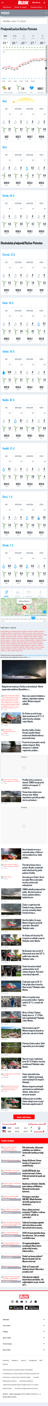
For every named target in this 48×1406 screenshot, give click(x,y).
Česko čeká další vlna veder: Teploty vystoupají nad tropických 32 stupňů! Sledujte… (33, 1078)
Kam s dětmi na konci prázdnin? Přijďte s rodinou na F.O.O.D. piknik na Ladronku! (33, 1213)
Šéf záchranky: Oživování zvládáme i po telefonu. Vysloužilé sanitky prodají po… (32, 1151)
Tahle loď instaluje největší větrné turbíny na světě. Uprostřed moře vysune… (33, 1225)
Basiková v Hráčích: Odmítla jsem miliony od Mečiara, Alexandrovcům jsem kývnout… (33, 1187)
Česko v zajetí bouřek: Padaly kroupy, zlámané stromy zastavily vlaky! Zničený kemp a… (32, 908)
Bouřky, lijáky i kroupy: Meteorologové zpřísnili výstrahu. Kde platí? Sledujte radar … (32, 924)
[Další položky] (45, 7)
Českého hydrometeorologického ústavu (34, 655)
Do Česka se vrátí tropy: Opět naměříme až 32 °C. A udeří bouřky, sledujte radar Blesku (33, 717)
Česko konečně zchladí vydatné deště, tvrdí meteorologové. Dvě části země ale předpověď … (32, 970)
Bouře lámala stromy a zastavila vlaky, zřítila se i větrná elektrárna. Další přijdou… (32, 853)
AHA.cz (5, 1162)
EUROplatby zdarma (36, 1124)
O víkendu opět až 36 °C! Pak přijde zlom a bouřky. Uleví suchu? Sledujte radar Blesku (33, 985)
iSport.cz (6, 1174)
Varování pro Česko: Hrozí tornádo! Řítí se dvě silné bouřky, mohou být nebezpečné (33, 881)
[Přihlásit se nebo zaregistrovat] (44, 2)
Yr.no (28, 657)
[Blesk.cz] (23, 2)
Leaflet (26, 615)
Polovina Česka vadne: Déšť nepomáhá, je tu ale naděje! (33, 1045)
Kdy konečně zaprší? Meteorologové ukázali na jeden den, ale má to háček (33, 1030)
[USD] (4, 1131)
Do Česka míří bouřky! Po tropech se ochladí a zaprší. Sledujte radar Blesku (33, 938)
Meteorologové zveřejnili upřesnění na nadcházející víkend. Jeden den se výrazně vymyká (33, 1090)
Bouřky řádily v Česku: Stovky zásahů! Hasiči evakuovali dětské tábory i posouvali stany (33, 733)
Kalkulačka (38, 1132)
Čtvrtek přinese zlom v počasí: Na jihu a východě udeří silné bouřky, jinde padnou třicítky (32, 868)
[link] (12, 1302)
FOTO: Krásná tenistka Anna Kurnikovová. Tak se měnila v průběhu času (33, 1235)
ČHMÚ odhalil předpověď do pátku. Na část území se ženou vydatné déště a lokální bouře (33, 893)
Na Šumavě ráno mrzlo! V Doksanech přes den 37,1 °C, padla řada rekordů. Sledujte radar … (33, 954)
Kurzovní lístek (8, 1124)
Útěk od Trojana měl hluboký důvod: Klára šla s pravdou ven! (33, 1269)
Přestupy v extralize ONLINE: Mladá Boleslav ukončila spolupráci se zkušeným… (32, 1200)
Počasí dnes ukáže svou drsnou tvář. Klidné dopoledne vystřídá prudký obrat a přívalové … (33, 795)
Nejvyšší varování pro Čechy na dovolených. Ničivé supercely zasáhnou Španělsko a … (22, 688)
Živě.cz (5, 1227)
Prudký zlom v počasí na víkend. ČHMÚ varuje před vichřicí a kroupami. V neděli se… (33, 783)
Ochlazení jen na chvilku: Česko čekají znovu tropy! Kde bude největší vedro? (33, 1101)
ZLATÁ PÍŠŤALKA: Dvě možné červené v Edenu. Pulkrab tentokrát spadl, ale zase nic (33, 1174)
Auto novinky (7, 1257)
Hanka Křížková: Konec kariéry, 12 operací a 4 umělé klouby (31, 1163)
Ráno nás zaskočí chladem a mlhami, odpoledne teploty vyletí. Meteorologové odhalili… (33, 699)
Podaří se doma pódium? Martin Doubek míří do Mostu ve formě (32, 1259)
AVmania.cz (6, 1246)
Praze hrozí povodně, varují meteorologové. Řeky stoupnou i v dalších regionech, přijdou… (33, 746)
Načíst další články (24, 1117)
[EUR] (4, 1128)
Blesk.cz (5, 1152)
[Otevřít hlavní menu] (2, 2)
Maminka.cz (6, 1212)
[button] (16, 1308)
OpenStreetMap (35, 615)
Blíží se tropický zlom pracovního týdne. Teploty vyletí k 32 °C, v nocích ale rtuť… (33, 1001)
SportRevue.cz (8, 1236)
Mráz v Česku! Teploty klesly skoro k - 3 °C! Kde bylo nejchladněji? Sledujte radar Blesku (33, 1016)
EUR (9, 1128)
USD (9, 1131)
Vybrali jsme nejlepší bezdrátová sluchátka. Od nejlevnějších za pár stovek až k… (33, 1281)
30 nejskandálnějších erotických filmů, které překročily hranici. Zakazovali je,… (31, 1247)
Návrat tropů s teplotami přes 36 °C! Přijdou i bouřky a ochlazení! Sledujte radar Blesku (33, 1062)
